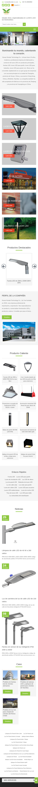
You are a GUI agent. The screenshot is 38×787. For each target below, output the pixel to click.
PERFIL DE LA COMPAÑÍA (13, 296)
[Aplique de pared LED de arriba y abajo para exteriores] (10, 444)
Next (35, 37)
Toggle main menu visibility (34, 29)
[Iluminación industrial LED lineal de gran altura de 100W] (28, 393)
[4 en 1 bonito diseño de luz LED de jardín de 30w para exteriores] (28, 367)
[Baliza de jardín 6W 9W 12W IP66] (10, 419)
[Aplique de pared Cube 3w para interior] (28, 444)
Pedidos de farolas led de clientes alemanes (9, 684)
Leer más (9, 106)
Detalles (7, 317)
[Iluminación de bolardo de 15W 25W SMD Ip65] (28, 419)
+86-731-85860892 (27, 2)
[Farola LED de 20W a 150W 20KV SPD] (19, 278)
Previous (2, 37)
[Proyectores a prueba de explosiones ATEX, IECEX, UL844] (10, 393)
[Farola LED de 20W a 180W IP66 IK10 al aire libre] (10, 367)
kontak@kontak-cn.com (11, 2)
